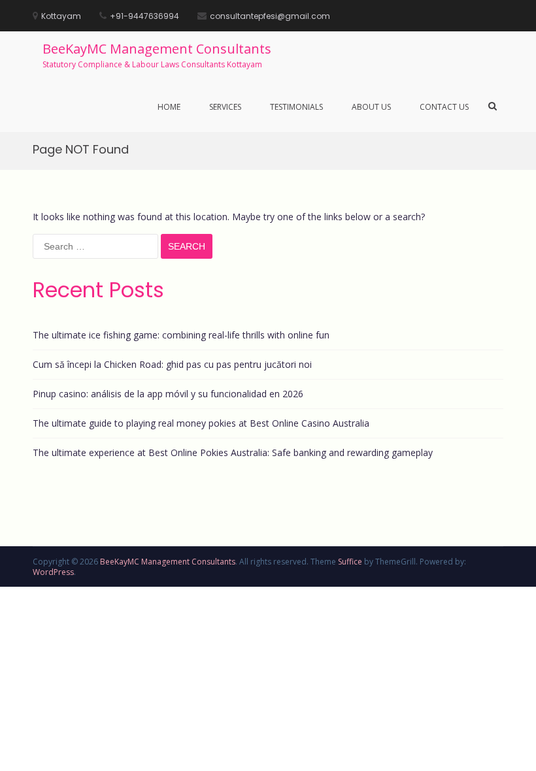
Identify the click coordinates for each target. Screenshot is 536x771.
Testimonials (296, 106)
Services (225, 106)
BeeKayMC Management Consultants (156, 48)
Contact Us (444, 106)
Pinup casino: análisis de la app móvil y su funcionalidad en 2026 (168, 393)
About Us (371, 106)
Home (169, 106)
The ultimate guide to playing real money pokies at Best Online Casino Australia (201, 423)
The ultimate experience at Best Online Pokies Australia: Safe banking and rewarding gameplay (233, 452)
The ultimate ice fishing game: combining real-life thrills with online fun (181, 335)
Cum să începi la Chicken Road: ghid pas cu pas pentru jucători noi (172, 364)
